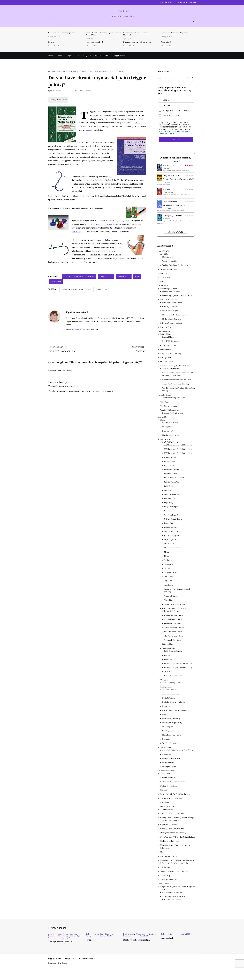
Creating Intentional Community (172, 829)
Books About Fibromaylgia (136, 939)
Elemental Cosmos (171, 498)
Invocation (166, 714)
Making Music (167, 427)
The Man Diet (165, 867)
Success (167, 568)
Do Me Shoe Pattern (171, 611)
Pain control (167, 938)
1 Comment (87, 91)
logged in (62, 386)
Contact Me (162, 273)
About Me (164, 254)
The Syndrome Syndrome (60, 941)
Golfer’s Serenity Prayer (173, 519)
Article (89, 939)
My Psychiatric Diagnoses (171, 319)
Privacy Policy (163, 802)
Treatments (120, 71)
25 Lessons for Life (169, 690)
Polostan (166, 189)
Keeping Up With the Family (170, 353)
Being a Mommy (166, 334)
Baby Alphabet (169, 461)
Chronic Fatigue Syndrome (66, 934)
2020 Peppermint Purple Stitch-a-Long (178, 445)
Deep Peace (168, 655)
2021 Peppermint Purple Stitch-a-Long (178, 449)
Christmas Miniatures (171, 494)
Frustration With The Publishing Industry (175, 794)
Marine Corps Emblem (172, 548)
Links (107, 934)
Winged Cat (168, 600)
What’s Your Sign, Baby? (173, 676)
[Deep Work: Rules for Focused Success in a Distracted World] (159, 180)
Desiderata (166, 706)
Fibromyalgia (101, 71)
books (88, 130)
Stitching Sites (167, 644)
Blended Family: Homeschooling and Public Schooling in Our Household (178, 374)
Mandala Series (169, 544)
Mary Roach (167, 208)
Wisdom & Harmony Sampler (175, 604)
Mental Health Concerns (169, 300)
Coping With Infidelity (168, 825)
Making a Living (168, 257)
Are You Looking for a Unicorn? (172, 813)
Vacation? (139, 349)
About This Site (164, 251)
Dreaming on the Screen (171, 758)
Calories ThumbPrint (171, 482)
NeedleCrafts (165, 439)
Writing (88, 936)
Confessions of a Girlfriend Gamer (172, 782)
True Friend (168, 585)
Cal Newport (167, 182)
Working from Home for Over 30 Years (176, 265)
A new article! (166, 42)
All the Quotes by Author (171, 683)
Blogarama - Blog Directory (58, 963)
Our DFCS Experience (170, 341)
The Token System (169, 345)
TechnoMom (122, 10)
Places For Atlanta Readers (171, 735)
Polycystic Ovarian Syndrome (171, 323)
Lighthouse (168, 659)
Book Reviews (128, 934)
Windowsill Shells (170, 596)
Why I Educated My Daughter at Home (174, 366)
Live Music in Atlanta (170, 423)
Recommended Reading (168, 856)
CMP (90, 289)
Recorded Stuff (167, 431)
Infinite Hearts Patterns (172, 624)
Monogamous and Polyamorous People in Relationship (175, 846)
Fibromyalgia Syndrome (169, 289)
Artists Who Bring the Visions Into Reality (177, 750)
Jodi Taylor (167, 218)
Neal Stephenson (168, 192)
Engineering (168, 503)
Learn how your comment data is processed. (97, 391)
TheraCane (76, 231)
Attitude (51, 934)
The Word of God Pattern (173, 636)
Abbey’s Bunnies (170, 457)
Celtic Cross (168, 486)
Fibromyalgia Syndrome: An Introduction (177, 296)
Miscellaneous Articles (166, 771)
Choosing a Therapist (170, 307)
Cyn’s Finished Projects (170, 442)
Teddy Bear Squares (171, 572)
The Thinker (168, 577)
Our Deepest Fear (168, 731)
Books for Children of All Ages (173, 702)
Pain (111, 71)
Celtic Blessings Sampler (173, 651)
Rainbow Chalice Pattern (173, 632)
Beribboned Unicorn (171, 470)
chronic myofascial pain (72, 289)
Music (162, 420)
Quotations (164, 680)
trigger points (103, 289)
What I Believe (163, 884)
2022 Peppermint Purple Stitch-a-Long (178, 453)
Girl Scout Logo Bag (171, 515)
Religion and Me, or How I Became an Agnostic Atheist (177, 888)
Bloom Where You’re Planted (174, 478)
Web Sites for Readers (170, 743)
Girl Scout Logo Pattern (173, 619)
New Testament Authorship (172, 892)
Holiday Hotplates (170, 527)
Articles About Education (171, 369)
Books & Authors (168, 698)
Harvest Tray (169, 523)
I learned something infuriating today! (174, 33)
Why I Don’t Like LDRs (169, 880)
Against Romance (166, 809)
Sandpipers (168, 560)
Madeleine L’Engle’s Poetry (172, 723)
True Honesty (165, 876)
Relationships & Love (166, 807)
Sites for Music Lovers (170, 435)
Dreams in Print (168, 762)
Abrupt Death (165, 774)
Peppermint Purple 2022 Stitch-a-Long (178, 668)
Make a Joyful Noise (171, 540)
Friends (161, 282)
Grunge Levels (165, 349)
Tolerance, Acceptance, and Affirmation (174, 871)
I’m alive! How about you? (62, 349)
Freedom (167, 511)
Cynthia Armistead (55, 91)
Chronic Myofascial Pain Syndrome (63, 71)
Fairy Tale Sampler (171, 507)
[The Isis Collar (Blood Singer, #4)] (159, 170)
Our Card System (166, 362)
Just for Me (162, 417)
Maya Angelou (167, 727)
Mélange (167, 552)
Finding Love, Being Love (170, 841)
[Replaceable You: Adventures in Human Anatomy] (159, 207)
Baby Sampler (169, 465)
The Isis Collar (169, 165)
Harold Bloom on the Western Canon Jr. (176, 710)
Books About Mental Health (172, 303)
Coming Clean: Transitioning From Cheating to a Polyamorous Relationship (177, 819)
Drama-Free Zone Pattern (173, 615)
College (88, 934)
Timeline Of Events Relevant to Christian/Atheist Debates (173, 898)
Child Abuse (164, 402)
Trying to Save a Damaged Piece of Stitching (177, 590)
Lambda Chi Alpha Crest (173, 535)
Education (51, 936)
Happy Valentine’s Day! (94, 42)
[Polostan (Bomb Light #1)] (159, 194)
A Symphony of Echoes (172, 215)
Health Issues (163, 286)
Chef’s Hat (168, 490)
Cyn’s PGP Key (164, 277)
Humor (50, 938)
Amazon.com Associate (170, 694)
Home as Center (164, 331)
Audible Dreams (168, 754)
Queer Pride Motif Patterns (174, 628)
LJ (112, 934)
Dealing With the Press (168, 786)
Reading (152, 934)
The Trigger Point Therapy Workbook (106, 224)
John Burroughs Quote (172, 531)
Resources (127, 936)
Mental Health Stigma (170, 311)
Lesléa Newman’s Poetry (171, 719)
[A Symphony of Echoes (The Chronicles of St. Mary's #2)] (159, 221)
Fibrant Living (87, 71)
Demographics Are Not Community (173, 833)
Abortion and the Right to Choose (172, 398)
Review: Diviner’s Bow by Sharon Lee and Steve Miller (138, 34)
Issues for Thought (165, 395)
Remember (166, 739)
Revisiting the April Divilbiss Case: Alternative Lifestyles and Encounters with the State (177, 861)
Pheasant (167, 556)
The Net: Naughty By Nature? (171, 798)
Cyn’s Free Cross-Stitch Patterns (174, 608)
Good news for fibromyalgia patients (61, 33)
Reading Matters (166, 687)
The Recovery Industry (168, 406)
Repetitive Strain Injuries (169, 327)
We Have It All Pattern (172, 640)
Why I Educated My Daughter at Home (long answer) (178, 389)
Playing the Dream (169, 767)
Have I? (51, 42)
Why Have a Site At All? (169, 269)
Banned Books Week (167, 778)
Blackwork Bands (170, 474)
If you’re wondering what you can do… (137, 42)
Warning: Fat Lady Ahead (169, 410)
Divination (164, 790)
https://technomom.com (78, 329)
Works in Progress (168, 648)
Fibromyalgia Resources (171, 291)
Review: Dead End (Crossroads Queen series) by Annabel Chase (103, 34)
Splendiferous (169, 564)
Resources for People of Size (172, 413)
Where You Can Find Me (171, 261)
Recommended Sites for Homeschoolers (176, 380)
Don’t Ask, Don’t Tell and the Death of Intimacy (178, 837)
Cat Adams (167, 168)
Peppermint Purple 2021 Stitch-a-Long (178, 663)
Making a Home (166, 358)
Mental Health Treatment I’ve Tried (175, 315)
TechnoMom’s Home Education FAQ (175, 384)
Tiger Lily (168, 581)
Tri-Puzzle (168, 672)
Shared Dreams (165, 747)
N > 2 (162, 852)
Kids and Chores (168, 337)
